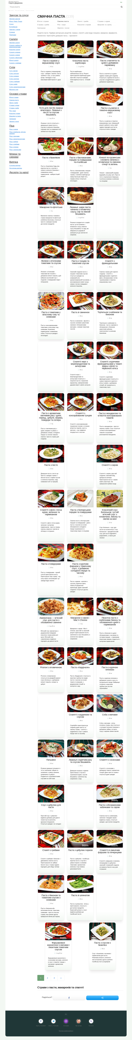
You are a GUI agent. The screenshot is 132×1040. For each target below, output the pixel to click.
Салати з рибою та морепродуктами (15, 46)
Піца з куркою (13, 147)
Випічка (13, 162)
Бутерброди (13, 27)
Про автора (79, 1025)
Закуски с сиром (14, 29)
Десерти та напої (19, 172)
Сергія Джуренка (15, 2)
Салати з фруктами (15, 57)
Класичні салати (14, 49)
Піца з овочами (14, 136)
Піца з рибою (13, 141)
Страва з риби (14, 108)
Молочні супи (13, 89)
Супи (12, 67)
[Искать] (121, 6)
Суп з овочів (13, 71)
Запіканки (12, 119)
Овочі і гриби (13, 103)
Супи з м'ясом (14, 73)
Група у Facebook (41, 1025)
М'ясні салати (13, 60)
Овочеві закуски (14, 19)
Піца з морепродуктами (17, 139)
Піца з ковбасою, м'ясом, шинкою (17, 132)
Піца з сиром (13, 129)
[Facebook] (69, 998)
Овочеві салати (14, 42)
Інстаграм (66, 1025)
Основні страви (18, 94)
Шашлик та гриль (15, 116)
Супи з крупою (14, 79)
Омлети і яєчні (14, 121)
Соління (12, 32)
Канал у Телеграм (53, 1025)
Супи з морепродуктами (17, 87)
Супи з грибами (14, 81)
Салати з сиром (14, 55)
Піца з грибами (14, 144)
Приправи (12, 35)
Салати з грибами (15, 63)
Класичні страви (14, 113)
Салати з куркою (14, 52)
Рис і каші (12, 111)
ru (121, 2)
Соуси (11, 24)
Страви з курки (14, 105)
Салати (13, 39)
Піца (11, 125)
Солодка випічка (14, 165)
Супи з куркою (14, 76)
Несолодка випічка (15, 168)
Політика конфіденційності (66, 1031)
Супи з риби (13, 84)
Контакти (91, 1025)
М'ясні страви (13, 97)
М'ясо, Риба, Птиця (15, 21)
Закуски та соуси (18, 15)
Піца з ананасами (15, 149)
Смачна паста (14, 100)
